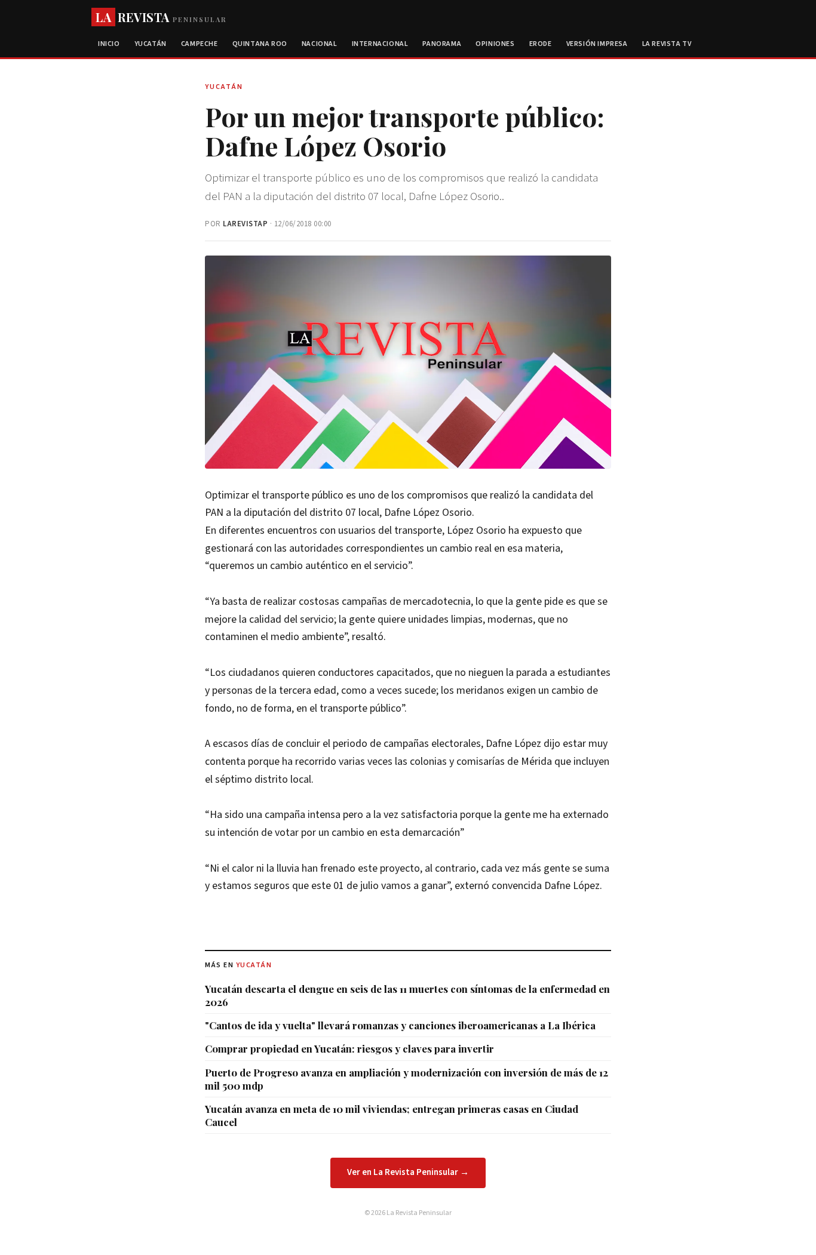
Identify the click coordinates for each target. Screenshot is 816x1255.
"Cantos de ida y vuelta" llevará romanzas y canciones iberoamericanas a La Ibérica (400, 1025)
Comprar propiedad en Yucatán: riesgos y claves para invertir (349, 1048)
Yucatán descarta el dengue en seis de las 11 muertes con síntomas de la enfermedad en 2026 (407, 995)
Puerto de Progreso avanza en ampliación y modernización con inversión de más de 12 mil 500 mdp (406, 1079)
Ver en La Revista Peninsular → (408, 1172)
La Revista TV (667, 44)
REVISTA (161, 17)
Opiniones (495, 44)
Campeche (199, 44)
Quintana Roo (259, 44)
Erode (540, 44)
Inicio (109, 44)
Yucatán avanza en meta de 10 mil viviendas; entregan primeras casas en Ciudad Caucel (391, 1115)
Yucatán (150, 44)
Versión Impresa (597, 44)
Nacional (320, 44)
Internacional (380, 44)
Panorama (441, 44)
